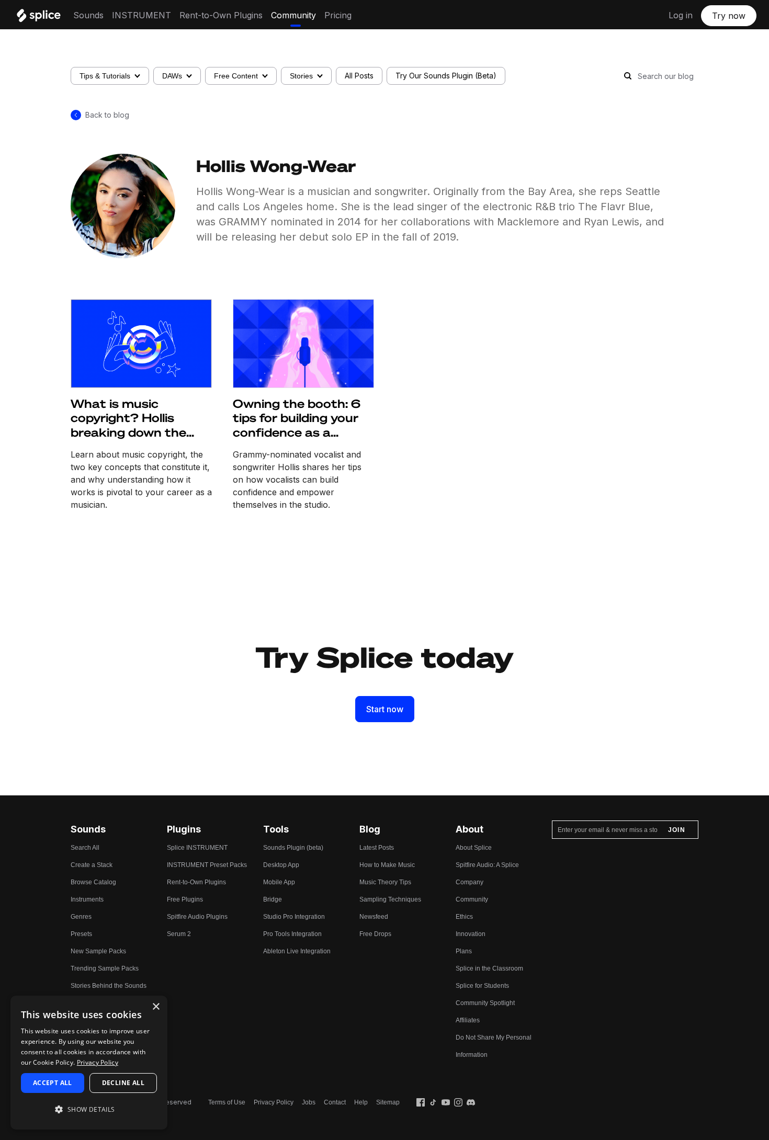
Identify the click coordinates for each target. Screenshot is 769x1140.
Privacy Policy (273, 1102)
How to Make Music (387, 865)
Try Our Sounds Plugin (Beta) (445, 75)
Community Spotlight (485, 1003)
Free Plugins (185, 899)
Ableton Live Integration (297, 951)
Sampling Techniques (390, 899)
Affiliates (468, 1020)
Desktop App (281, 865)
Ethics (464, 916)
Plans (464, 951)
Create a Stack (91, 865)
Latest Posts (376, 847)
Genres (81, 916)
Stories (301, 76)
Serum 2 (179, 934)
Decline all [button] (123, 1082)
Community (293, 15)
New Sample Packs (98, 951)
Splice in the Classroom (489, 968)
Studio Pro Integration (294, 916)
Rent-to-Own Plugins (221, 15)
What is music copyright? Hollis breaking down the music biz (128, 418)
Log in (681, 15)
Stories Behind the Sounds (108, 985)
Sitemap (388, 1102)
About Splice (474, 847)
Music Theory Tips (385, 882)
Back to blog (107, 114)
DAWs (172, 76)
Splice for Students (482, 985)
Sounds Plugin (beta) (293, 847)
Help (361, 1102)
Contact (335, 1102)
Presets (81, 934)
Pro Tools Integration (292, 934)
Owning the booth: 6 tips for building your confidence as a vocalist (296, 418)
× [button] (156, 1007)
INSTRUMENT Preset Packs (207, 865)
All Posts (359, 75)
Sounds (88, 15)
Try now (728, 15)
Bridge (272, 899)
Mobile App (279, 882)
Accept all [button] (52, 1082)
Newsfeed (373, 916)
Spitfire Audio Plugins (197, 916)
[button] (89, 1109)
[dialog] (88, 1063)
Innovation (470, 934)
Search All (85, 847)
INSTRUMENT (141, 15)
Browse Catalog (93, 882)
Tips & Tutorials (105, 76)
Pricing (338, 15)
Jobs (308, 1102)
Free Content (236, 76)
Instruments (87, 899)
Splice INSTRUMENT (197, 847)
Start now (384, 709)
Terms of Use (226, 1102)
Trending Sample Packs (105, 968)
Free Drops (375, 934)
